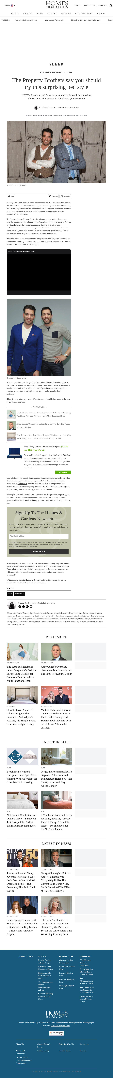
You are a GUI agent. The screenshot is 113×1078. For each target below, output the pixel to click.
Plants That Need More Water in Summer (85, 20)
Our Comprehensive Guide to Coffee (86, 981)
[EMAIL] (31, 606)
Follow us (55, 196)
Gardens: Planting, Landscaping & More (45, 996)
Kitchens (52, 14)
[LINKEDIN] (28, 606)
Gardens (27, 14)
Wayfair (29, 385)
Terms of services (30, 542)
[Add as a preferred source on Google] (56, 1033)
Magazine (102, 5)
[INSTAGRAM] (24, 606)
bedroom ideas (52, 388)
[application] (39, 272)
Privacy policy (43, 1051)
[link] (14, 454)
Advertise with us (66, 1044)
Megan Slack (47, 107)
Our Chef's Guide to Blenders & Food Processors (87, 990)
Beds (10, 593)
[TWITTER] (20, 606)
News (77, 107)
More (100, 14)
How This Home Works (51, 72)
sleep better (28, 222)
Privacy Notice (60, 542)
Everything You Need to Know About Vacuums (86, 972)
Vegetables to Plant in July (54, 20)
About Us (20, 1044)
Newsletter (66, 196)
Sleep (69, 72)
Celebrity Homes (84, 14)
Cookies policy (65, 1051)
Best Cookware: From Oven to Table (86, 999)
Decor (40, 14)
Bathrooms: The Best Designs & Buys (44, 975)
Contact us (84, 1044)
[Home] (8, 14)
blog (54, 225)
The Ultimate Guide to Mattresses (85, 963)
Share (12, 196)
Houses (15, 14)
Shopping (66, 14)
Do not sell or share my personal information (23, 1060)
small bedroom (31, 500)
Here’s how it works (81, 115)
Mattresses (19, 593)
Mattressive (22, 484)
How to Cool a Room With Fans (26, 20)
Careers (83, 1051)
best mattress (59, 222)
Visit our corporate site (60, 1026)
